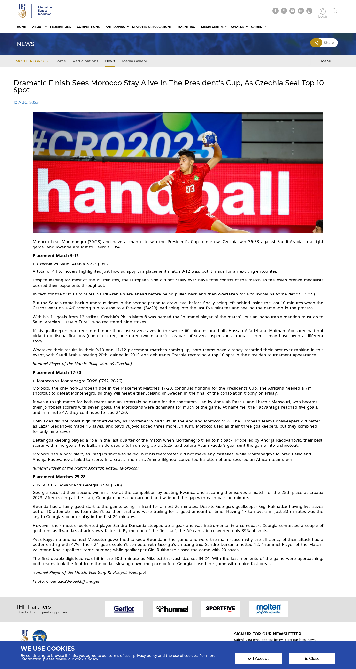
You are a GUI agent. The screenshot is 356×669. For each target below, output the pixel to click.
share (329, 42)
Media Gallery (134, 61)
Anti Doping (115, 27)
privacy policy (145, 655)
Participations (85, 61)
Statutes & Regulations (151, 27)
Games (256, 27)
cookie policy (86, 659)
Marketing (186, 27)
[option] (124, 609)
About (37, 27)
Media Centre (212, 27)
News (110, 61)
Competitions (88, 27)
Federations (60, 27)
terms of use (120, 655)
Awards (237, 27)
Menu (326, 61)
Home (21, 27)
